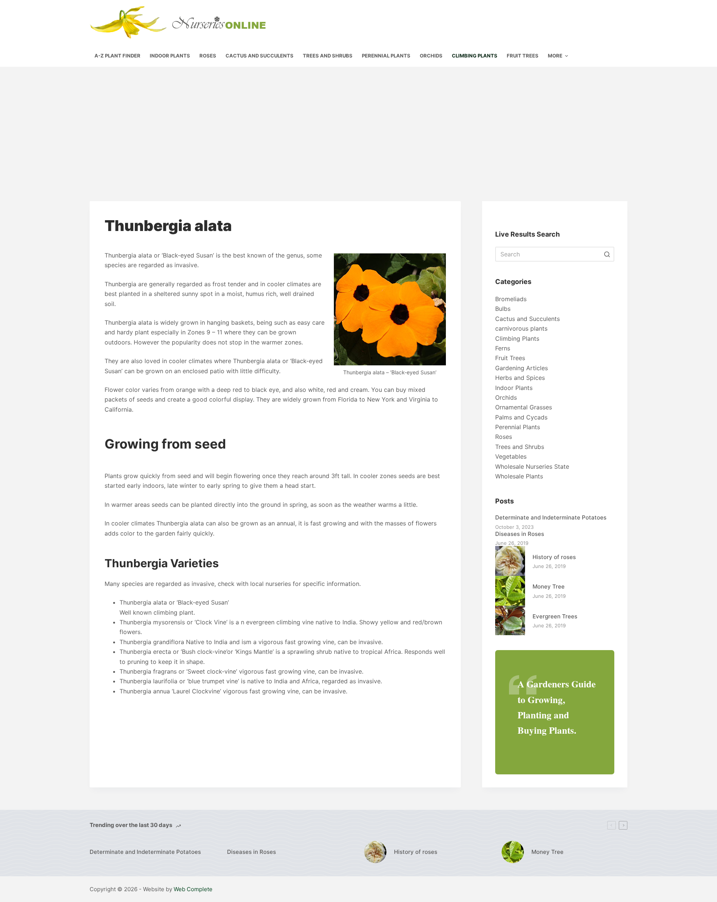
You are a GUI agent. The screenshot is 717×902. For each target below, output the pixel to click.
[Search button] (606, 254)
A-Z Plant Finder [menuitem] (117, 56)
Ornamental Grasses (523, 407)
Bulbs (502, 308)
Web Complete (193, 889)
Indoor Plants (514, 387)
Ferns (502, 348)
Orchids (506, 397)
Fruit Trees (510, 358)
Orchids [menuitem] (431, 56)
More (555, 56)
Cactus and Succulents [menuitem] (260, 56)
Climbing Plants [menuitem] (474, 56)
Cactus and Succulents (527, 318)
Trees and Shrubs (519, 446)
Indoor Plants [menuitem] (170, 56)
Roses (503, 436)
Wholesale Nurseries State (532, 466)
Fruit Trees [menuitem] (522, 56)
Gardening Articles (521, 368)
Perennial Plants (517, 427)
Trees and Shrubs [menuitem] (328, 56)
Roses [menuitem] (207, 56)
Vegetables (511, 456)
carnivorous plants (521, 328)
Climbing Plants (517, 338)
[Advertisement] (358, 123)
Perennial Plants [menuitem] (386, 56)
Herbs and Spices (520, 377)
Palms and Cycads (521, 417)
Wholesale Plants (519, 476)
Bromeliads (511, 299)
